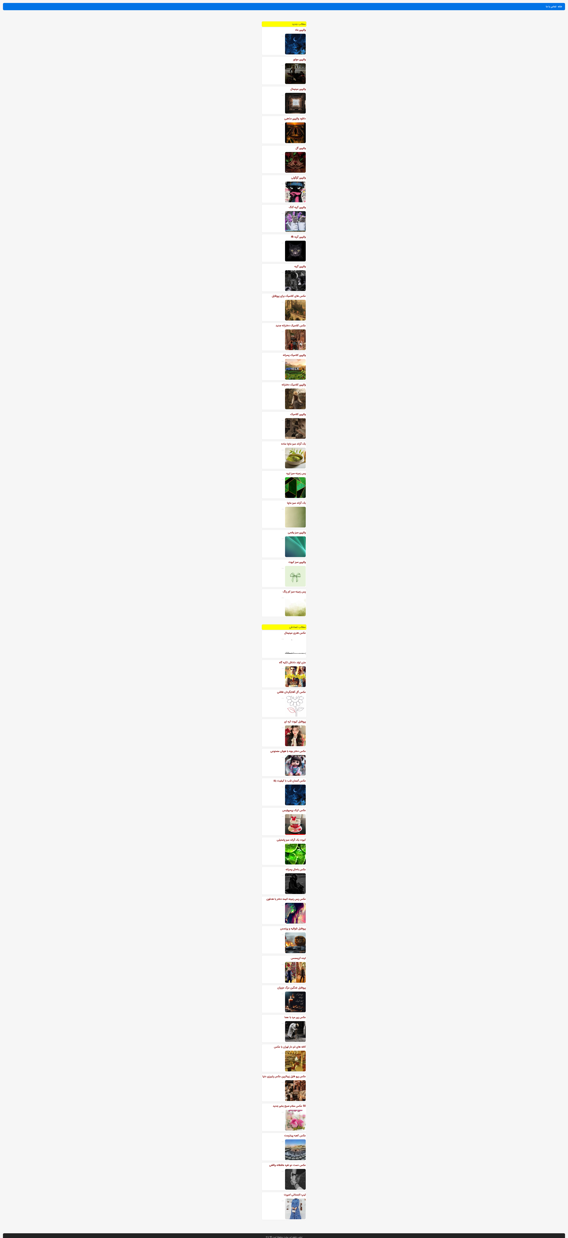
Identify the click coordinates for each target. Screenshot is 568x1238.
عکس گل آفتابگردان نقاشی (291, 692)
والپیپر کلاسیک (298, 414)
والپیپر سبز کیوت (297, 562)
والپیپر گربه (300, 266)
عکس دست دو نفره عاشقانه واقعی (287, 1165)
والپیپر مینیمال (298, 89)
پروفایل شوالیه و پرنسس (293, 929)
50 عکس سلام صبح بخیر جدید (289, 1106)
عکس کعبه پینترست (295, 1135)
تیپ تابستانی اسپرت (295, 1195)
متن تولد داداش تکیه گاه (292, 662)
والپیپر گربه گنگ (297, 207)
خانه (560, 6)
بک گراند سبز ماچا (296, 503)
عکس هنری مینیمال (295, 633)
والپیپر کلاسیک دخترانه (294, 385)
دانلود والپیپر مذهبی (295, 118)
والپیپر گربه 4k (298, 237)
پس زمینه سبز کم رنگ (294, 592)
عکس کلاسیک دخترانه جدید (291, 325)
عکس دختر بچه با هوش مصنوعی (288, 751)
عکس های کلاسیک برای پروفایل (289, 296)
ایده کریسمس (298, 958)
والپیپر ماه (300, 30)
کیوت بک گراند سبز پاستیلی (291, 840)
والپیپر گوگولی (298, 178)
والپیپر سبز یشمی (297, 532)
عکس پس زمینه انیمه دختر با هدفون (286, 899)
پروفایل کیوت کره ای (295, 722)
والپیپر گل (301, 148)
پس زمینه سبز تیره (296, 473)
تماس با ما (551, 6)
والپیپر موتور (299, 59)
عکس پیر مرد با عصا (295, 1017)
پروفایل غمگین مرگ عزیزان (291, 988)
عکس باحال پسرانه (296, 869)
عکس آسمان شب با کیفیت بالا (289, 781)
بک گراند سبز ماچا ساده (293, 444)
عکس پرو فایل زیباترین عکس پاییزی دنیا (284, 1076)
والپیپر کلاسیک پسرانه (294, 355)
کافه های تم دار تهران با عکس (290, 1047)
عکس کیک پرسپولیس (294, 810)
